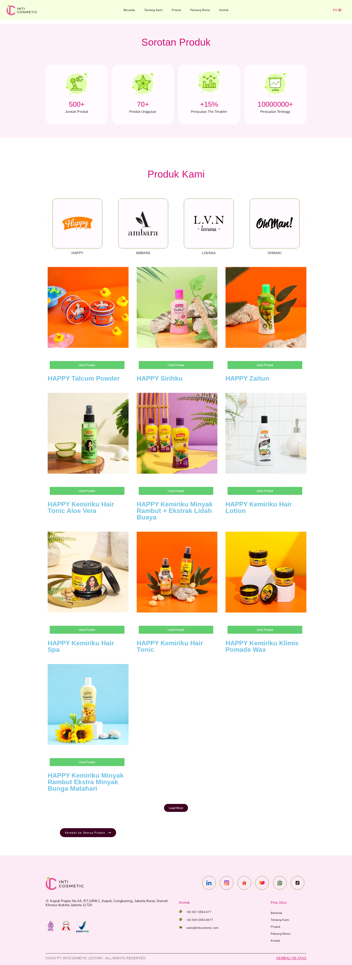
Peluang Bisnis (200, 10)
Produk (176, 10)
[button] (48, 223)
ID (340, 10)
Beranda (129, 10)
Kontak (224, 10)
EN (335, 10)
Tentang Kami (153, 10)
